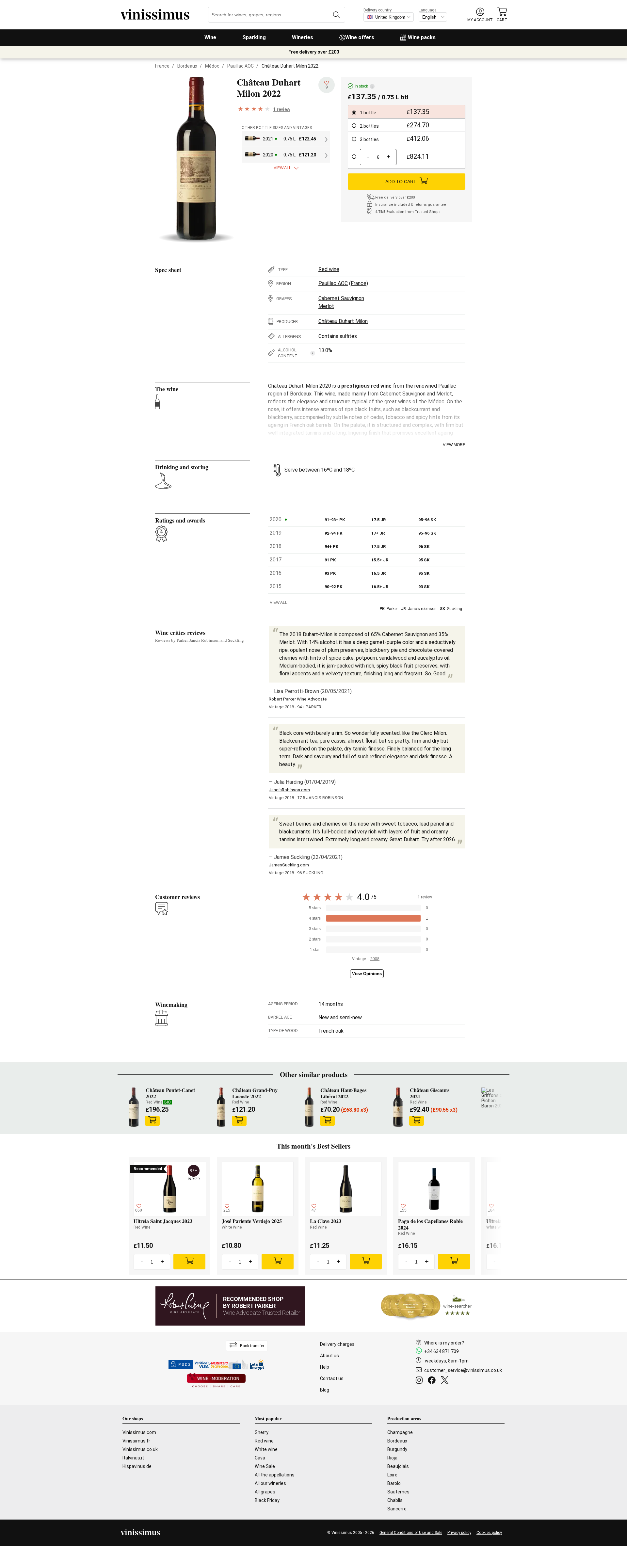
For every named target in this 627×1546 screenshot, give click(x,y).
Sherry (261, 1432)
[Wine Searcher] (426, 1306)
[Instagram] (420, 1381)
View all (282, 168)
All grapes (265, 1491)
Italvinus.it (133, 1457)
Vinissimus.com (139, 1432)
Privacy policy (459, 1532)
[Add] (189, 1261)
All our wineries (270, 1483)
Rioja (392, 1457)
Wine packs (422, 37)
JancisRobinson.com (289, 789)
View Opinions (367, 973)
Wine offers (359, 37)
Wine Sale (265, 1466)
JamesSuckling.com (289, 864)
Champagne (400, 1432)
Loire (392, 1474)
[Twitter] (446, 1381)
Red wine (328, 269)
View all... (280, 602)
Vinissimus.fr (136, 1440)
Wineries (302, 37)
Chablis (395, 1500)
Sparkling (254, 37)
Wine (210, 37)
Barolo (394, 1483)
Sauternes (398, 1491)
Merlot (326, 306)
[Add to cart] (152, 1121)
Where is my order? (444, 1342)
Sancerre (397, 1508)
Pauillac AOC (240, 66)
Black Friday (267, 1500)
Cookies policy (489, 1532)
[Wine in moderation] (216, 1381)
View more (454, 445)
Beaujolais (398, 1466)
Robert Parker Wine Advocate (298, 699)
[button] (480, 15)
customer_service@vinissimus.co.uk (463, 1370)
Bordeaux (187, 66)
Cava (260, 1457)
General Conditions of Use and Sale (410, 1532)
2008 (374, 959)
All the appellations (275, 1474)
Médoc (212, 66)
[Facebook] (433, 1381)
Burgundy (397, 1449)
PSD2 (184, 1364)
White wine (266, 1449)
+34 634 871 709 (441, 1351)
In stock (364, 86)
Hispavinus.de (137, 1466)
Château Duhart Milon (343, 321)
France (162, 66)
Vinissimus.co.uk (140, 1449)
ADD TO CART (400, 181)
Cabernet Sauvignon (341, 298)
